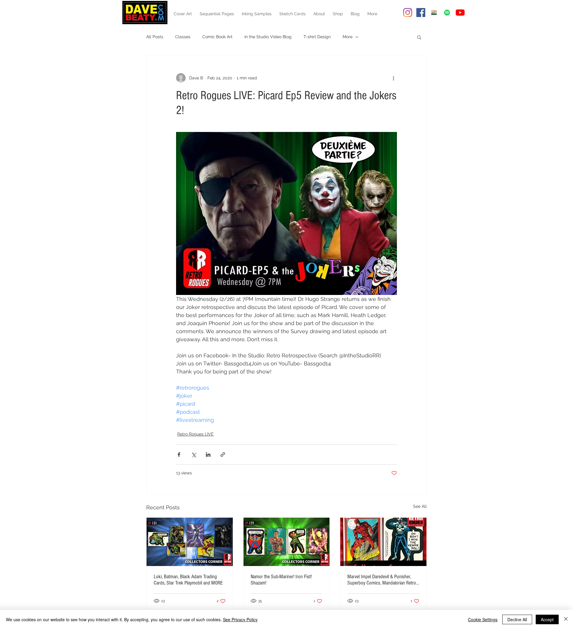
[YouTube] (460, 12)
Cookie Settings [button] (482, 619)
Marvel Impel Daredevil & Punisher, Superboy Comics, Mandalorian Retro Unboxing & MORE (381, 579)
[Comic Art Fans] (433, 12)
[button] (419, 37)
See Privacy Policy (240, 619)
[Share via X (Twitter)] (193, 454)
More (347, 36)
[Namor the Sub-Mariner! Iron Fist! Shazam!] (287, 542)
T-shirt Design (317, 36)
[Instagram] (407, 12)
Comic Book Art (217, 36)
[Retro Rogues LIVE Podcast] (447, 12)
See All (420, 506)
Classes (182, 36)
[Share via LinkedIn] (208, 454)
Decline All (517, 619)
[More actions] (393, 77)
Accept (547, 619)
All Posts (154, 36)
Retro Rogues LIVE (195, 434)
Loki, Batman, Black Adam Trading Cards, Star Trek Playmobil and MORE (188, 579)
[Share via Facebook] (179, 454)
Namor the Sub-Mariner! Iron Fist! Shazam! (281, 579)
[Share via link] (223, 454)
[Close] (565, 619)
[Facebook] (420, 12)
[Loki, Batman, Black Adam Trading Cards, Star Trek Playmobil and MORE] (190, 542)
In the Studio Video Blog (268, 36)
